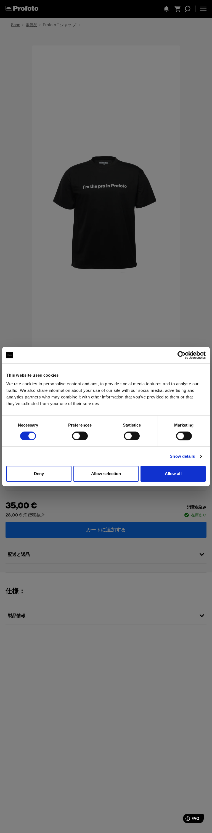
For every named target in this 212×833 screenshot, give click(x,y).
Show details (182, 456)
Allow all (173, 473)
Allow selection (106, 473)
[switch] (80, 436)
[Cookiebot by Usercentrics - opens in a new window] (181, 355)
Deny (39, 473)
